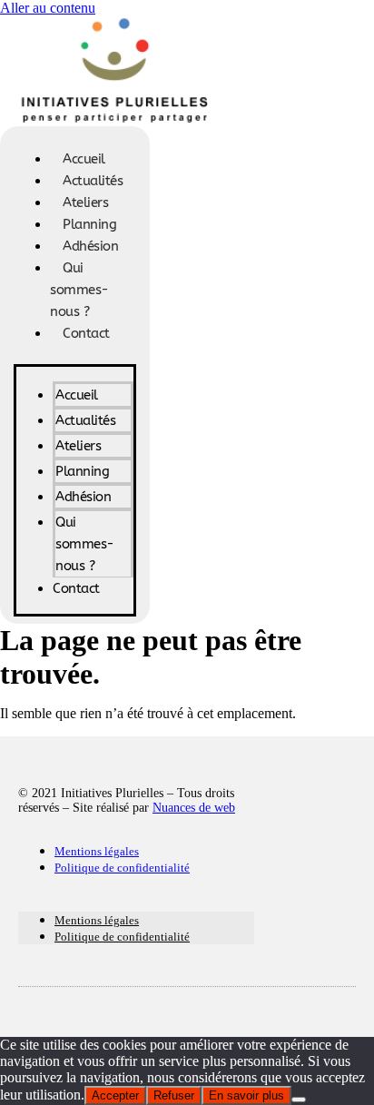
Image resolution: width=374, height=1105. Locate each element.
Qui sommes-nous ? (79, 290)
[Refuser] (298, 1099)
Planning (89, 224)
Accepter (115, 1095)
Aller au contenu (47, 7)
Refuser (173, 1095)
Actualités (93, 181)
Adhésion (90, 246)
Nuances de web (194, 807)
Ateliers (85, 202)
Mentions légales (96, 851)
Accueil (84, 159)
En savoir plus (246, 1095)
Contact (86, 333)
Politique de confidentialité (122, 867)
